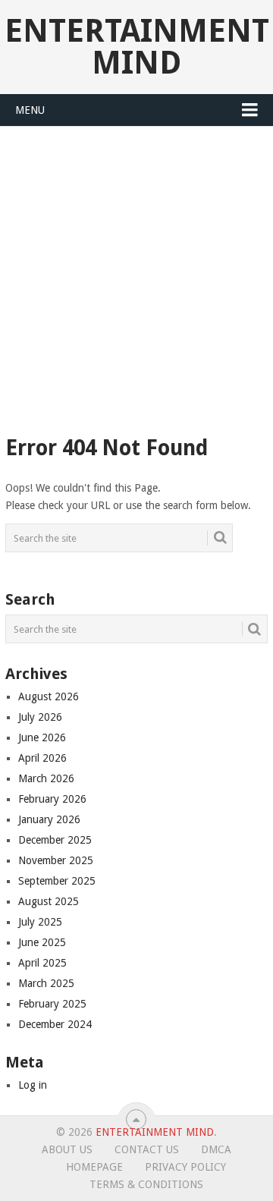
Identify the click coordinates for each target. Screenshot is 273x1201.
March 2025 (46, 983)
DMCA (216, 1149)
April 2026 (42, 758)
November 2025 (55, 860)
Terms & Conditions (146, 1184)
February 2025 (52, 1004)
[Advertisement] (136, 270)
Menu (30, 110)
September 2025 (57, 881)
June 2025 (42, 942)
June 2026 (42, 737)
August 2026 (48, 696)
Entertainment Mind (137, 46)
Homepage (94, 1167)
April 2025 (42, 963)
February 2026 (52, 799)
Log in (32, 1085)
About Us (67, 1149)
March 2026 (46, 778)
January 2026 (49, 819)
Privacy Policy (185, 1167)
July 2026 (40, 717)
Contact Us (147, 1149)
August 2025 (48, 901)
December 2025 (55, 840)
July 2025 (40, 922)
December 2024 (55, 1024)
